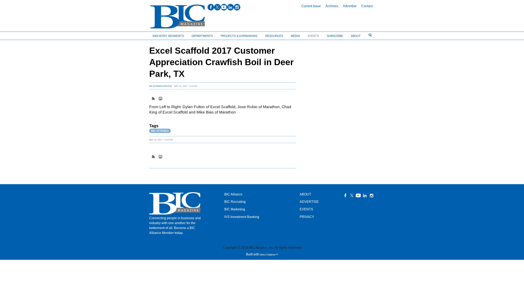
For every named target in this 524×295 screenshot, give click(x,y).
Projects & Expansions (239, 35)
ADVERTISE (309, 201)
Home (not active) (12, 35)
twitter (217, 7)
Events (313, 35)
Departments (202, 35)
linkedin (230, 7)
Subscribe (335, 35)
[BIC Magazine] (177, 17)
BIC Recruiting (235, 201)
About (356, 35)
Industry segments (168, 35)
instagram (237, 7)
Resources (274, 35)
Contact (367, 6)
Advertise (350, 6)
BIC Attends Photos (160, 86)
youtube (224, 7)
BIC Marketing (234, 209)
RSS (153, 98)
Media (295, 35)
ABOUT (305, 194)
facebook (211, 7)
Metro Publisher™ (269, 254)
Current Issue (311, 6)
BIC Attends (160, 130)
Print (160, 98)
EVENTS (306, 209)
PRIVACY (307, 217)
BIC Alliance (233, 194)
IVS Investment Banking (241, 217)
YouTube (358, 195)
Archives (331, 6)
